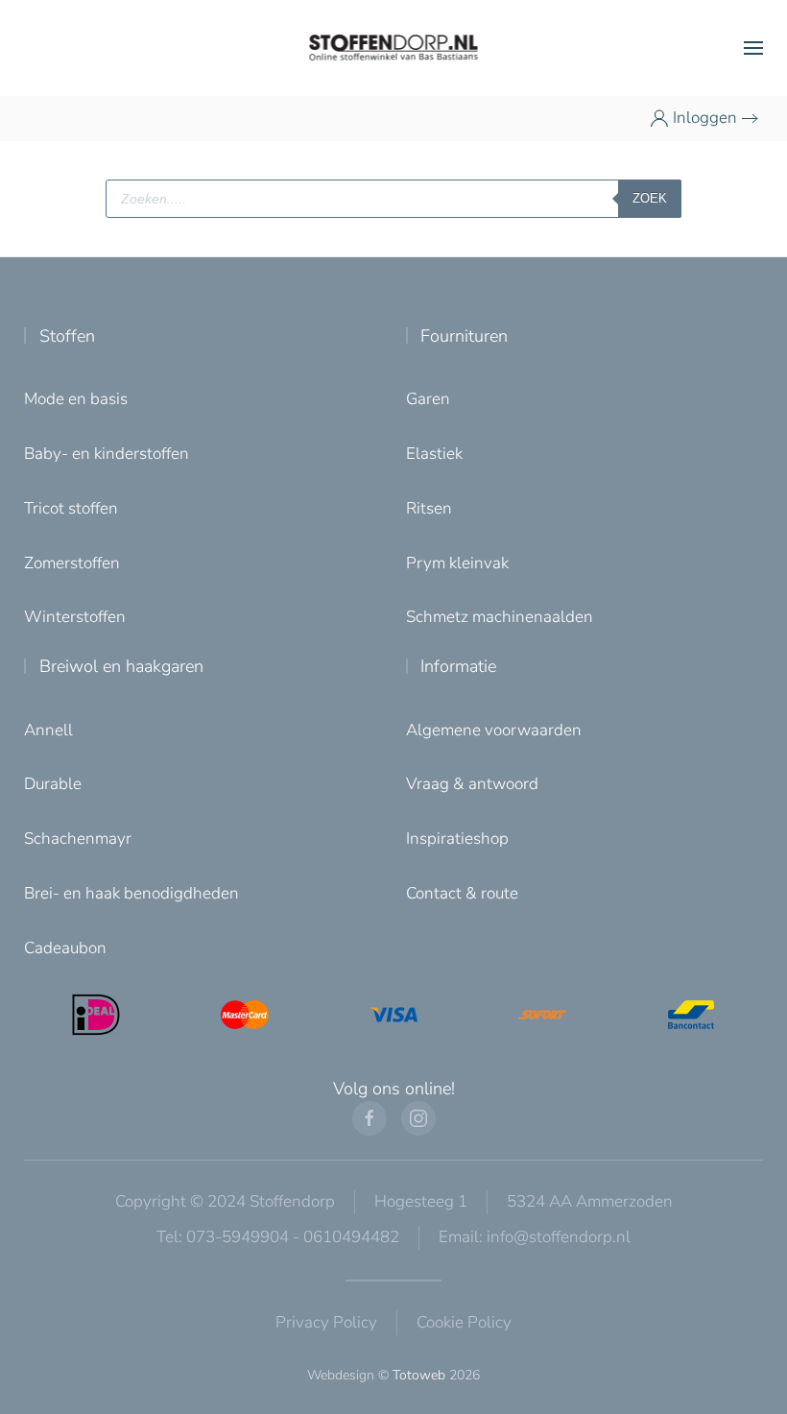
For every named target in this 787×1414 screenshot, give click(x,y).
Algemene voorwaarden (494, 730)
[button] (753, 48)
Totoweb (419, 1375)
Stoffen (67, 336)
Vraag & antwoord (472, 784)
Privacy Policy (326, 1322)
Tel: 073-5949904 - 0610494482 (277, 1237)
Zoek (649, 198)
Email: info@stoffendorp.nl (535, 1237)
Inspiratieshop (457, 838)
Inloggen (705, 118)
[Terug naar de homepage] (394, 48)
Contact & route (462, 893)
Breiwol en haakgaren (121, 666)
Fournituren (464, 336)
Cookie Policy (464, 1322)
